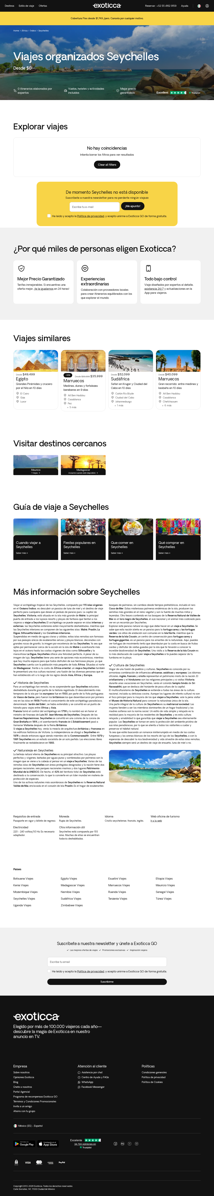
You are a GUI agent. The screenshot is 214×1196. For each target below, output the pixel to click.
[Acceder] (207, 6)
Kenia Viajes (21, 885)
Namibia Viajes (70, 891)
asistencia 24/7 (154, 288)
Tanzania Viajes (117, 898)
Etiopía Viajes (164, 878)
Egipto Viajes (69, 878)
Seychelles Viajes (24, 898)
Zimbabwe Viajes (72, 905)
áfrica (25, 31)
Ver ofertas (107, 21)
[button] (107, 165)
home (16, 31)
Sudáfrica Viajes (71, 898)
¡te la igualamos (44, 288)
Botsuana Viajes (23, 878)
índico (33, 31)
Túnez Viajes (164, 898)
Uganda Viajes (22, 905)
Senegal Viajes (165, 891)
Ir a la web (156, 820)
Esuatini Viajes (117, 878)
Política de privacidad (90, 216)
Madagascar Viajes (73, 885)
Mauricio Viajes (165, 885)
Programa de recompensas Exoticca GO (35, 1096)
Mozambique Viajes (25, 891)
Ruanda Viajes (117, 891)
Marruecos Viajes (119, 885)
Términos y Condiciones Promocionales (34, 1101)
